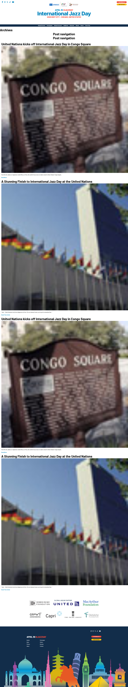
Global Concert (58, 25)
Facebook (2, 2)
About (77, 25)
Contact (41, 646)
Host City (87, 25)
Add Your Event (122, 4)
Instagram (5, 2)
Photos (28, 644)
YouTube (13, 2)
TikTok (10, 2)
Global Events (41, 25)
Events (28, 640)
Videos (41, 642)
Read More (4, 177)
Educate (72, 25)
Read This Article (5, 315)
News (82, 25)
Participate (49, 25)
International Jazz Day (64, 13)
